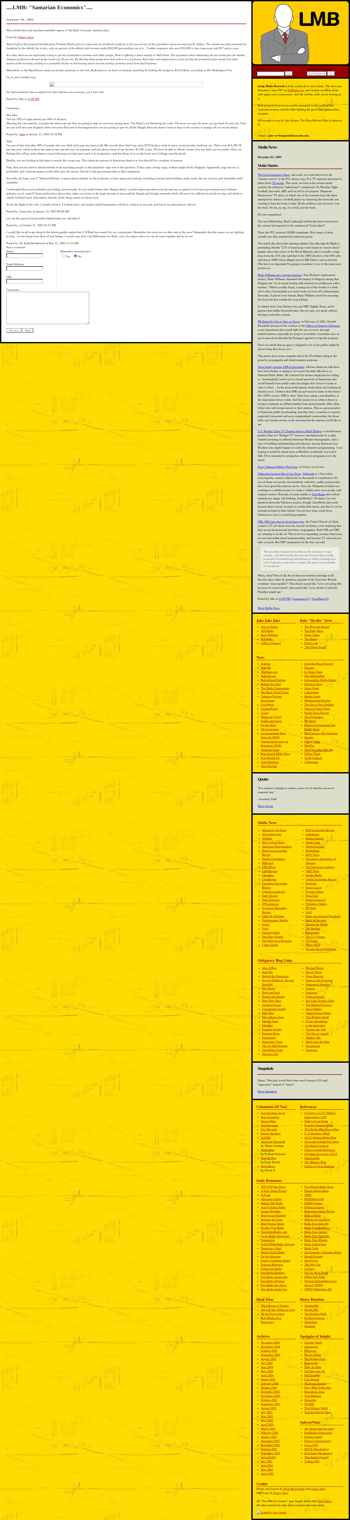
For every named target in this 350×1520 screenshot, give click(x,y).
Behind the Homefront (275, 976)
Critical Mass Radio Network (278, 1244)
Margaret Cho (270, 1054)
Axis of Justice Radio (273, 1207)
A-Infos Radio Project (274, 1190)
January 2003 (269, 1436)
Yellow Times (312, 753)
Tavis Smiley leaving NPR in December (281, 366)
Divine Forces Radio (273, 1252)
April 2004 (267, 1375)
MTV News (312, 854)
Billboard (267, 862)
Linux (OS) (311, 1444)
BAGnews (310, 1350)
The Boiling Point (314, 1358)
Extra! (266, 924)
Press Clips (312, 895)
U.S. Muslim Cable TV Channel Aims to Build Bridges (290, 431)
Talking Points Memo (318, 1013)
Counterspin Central (274, 1008)
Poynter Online (315, 891)
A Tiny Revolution (317, 1021)
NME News (312, 871)
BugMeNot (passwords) (318, 1432)
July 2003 (267, 1412)
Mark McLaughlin (294, 1488)
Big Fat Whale (312, 1354)
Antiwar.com (268, 675)
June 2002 (267, 1465)
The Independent (314, 675)
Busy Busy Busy (271, 1000)
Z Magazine (311, 761)
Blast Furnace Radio (272, 1223)
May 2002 (267, 1469)
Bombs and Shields (273, 996)
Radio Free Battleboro (317, 1227)
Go (331, 73)
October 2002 (269, 1449)
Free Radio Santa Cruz (274, 1289)
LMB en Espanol (271, 643)
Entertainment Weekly (275, 920)
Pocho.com (311, 643)
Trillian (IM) (312, 1461)
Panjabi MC (311, 1309)
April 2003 (267, 1424)
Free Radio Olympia (273, 1281)
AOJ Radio (267, 630)
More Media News (269, 607)
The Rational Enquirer (319, 1004)
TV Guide (311, 940)
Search (261, 69)
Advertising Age (271, 834)
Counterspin (269, 879)
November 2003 (270, 1395)
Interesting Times (272, 1041)
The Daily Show (314, 630)
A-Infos (265, 663)
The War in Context (317, 1033)
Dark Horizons (271, 899)
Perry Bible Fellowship (317, 1387)
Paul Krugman (269, 1125)
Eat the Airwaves (271, 1256)
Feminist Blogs (271, 1033)
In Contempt (311, 1375)
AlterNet (266, 667)
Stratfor (308, 737)
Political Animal (315, 996)
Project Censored (316, 899)
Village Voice (26, 37)
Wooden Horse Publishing (321, 948)
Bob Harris (268, 988)
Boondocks (311, 1362)
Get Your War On (314, 1371)
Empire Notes (270, 1021)
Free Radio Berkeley (273, 1272)
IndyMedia (318, 494)
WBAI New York (314, 1276)
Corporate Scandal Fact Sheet (321, 1141)
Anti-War (267, 972)
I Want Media (270, 944)
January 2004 (269, 1387)
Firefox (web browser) (317, 1440)
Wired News (313, 944)
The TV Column (315, 936)
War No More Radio (316, 1272)
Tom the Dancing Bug (317, 1412)
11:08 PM (33, 98)
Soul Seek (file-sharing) (318, 1453)
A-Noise (266, 1194)
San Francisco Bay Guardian (321, 733)
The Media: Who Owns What (321, 1129)
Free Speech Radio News (275, 753)
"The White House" (315, 647)
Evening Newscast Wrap (318, 1125)
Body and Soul (271, 992)
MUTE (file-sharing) (316, 1449)
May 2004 (267, 1371)
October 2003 (269, 1399)
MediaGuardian (315, 846)
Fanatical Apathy (272, 1029)
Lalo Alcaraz (311, 1379)
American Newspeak (273, 1141)
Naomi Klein (268, 1121)
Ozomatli (309, 1326)
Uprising (309, 1268)
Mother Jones (312, 696)
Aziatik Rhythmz (271, 1211)
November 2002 (270, 1444)
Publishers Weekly (316, 903)
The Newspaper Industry (320, 866)
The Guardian (269, 766)
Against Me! (311, 1305)
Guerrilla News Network (318, 663)
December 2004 (270, 1342)
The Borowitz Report (316, 626)
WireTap (309, 745)
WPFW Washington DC (318, 1289)
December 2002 (270, 1440)
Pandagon (311, 992)
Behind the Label (271, 684)
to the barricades (315, 1025)
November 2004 (270, 1346)
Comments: (13, 289)
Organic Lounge (314, 1207)
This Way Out (312, 1264)
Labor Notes (311, 688)
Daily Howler (270, 895)
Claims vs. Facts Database (319, 1166)
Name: (10, 251)
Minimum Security (315, 1383)
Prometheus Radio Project (319, 1211)
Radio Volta (311, 1248)
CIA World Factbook (316, 1145)
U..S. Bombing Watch (317, 1133)
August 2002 (268, 1457)
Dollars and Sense (271, 720)
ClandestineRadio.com (274, 1231)
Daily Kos (268, 1013)
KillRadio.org (296, 90)
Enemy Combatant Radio (276, 1260)
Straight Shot (268, 1158)
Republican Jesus (314, 1391)
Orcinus (310, 988)
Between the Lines (271, 1219)
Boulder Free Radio (272, 1227)
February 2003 (270, 1432)
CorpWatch (267, 704)
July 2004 (267, 1362)
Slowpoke (310, 1399)
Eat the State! (268, 725)
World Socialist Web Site (318, 749)
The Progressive (313, 716)
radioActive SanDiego (317, 1219)
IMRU (308, 1194)
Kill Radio (267, 638)
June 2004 (267, 1367)
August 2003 (268, 1408)
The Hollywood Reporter (277, 940)
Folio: (265, 928)
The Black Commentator (275, 688)
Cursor (265, 712)
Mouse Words (314, 972)
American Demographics (277, 846)
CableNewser (269, 871)
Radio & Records (316, 920)
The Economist (270, 729)
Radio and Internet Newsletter (323, 916)
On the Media (314, 875)
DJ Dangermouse (314, 1317)
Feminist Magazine (272, 1264)
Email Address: (15, 264)
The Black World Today (275, 692)
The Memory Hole (315, 1162)
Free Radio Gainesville (274, 1276)
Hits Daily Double (272, 936)
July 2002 (267, 1461)
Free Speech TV (270, 757)
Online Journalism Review (321, 879)
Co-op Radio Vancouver (275, 1235)
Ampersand (311, 1346)
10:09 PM (285, 598)
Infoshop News (313, 684)
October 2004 (269, 1350)
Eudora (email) (313, 1436)
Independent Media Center (320, 679)
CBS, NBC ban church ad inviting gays (281, 521)
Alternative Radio (271, 1199)
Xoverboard (313, 1045)
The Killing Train (272, 1049)
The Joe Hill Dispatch (274, 1045)
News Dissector (315, 976)
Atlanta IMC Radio (272, 1203)
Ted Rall (266, 1137)
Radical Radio (312, 1215)
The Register (313, 928)
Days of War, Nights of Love (278, 1309)
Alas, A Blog (269, 967)
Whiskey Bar (313, 1037)
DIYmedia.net (270, 903)
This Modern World (317, 1017)
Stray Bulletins (269, 634)
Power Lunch (314, 887)
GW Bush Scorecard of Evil (320, 1153)
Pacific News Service (316, 712)
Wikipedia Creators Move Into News (279, 473)
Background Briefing (273, 679)
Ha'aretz (309, 667)
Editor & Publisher (273, 916)
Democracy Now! (271, 716)
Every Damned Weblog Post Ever (277, 466)
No (79, 256)
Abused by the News (274, 830)
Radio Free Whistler (316, 1240)
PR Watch (310, 720)
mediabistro (313, 834)
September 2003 (270, 1403)
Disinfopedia (312, 1158)
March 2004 (268, 1379)
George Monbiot (271, 1133)
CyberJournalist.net (273, 891)
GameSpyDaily (271, 932)
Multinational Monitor (317, 700)
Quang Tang (318, 1488)
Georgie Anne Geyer (273, 1112)
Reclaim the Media (317, 924)
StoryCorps (311, 1260)
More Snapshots (267, 1091)
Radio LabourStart (315, 1244)
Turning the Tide (316, 1029)
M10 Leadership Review (320, 830)
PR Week (311, 907)
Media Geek (313, 842)
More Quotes (265, 806)
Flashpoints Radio (271, 1268)
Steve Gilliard (314, 1008)
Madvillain (310, 1321)
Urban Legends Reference (319, 1149)
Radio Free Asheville (316, 1223)
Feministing (269, 1037)
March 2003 (268, 1428)
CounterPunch (269, 708)
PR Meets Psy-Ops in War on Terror (279, 321)
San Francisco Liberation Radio (323, 1252)
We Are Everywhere (272, 1313)
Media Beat (267, 1149)
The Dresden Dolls (315, 1313)
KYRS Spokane (313, 1203)
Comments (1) (301, 598)
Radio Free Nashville (316, 1235)
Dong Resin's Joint (273, 1017)
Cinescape (268, 875)
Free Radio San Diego (274, 1285)
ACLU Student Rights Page (320, 1137)
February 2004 (270, 1383)
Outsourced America (318, 984)
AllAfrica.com (269, 671)
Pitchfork (311, 883)
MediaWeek (313, 850)
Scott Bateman (312, 1395)
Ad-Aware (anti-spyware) (319, 1428)
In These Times (313, 671)
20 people (278, 182)
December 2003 (270, 1391)
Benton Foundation (273, 858)
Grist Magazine (270, 761)
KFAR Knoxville (314, 1199)
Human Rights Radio (316, 1190)
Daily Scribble (312, 1367)
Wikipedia (309, 473)
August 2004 (268, 1358)
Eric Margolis (269, 1129)
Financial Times (270, 749)
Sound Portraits (313, 1256)
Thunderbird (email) (316, 1457)
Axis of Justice (269, 626)
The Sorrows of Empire (275, 1305)
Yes (68, 256)
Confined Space (271, 1004)
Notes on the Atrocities (319, 980)
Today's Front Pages (316, 1121)
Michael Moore (315, 967)
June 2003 (267, 1416)
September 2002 (270, 1453)
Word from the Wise (318, 1041)
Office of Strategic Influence (323, 325)
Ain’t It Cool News (273, 842)
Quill (309, 912)
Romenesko (313, 932)
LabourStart (311, 692)
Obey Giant (324, 1501)
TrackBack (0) (320, 598)
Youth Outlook (313, 757)
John (22, 134)
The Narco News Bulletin (319, 704)
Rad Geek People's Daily (320, 1000)
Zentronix (311, 1049)
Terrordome (268, 1166)
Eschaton (267, 1025)
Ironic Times (312, 634)
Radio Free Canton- (315, 1231)
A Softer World (313, 1342)
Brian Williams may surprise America (280, 274)
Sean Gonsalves (270, 1117)
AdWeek (267, 838)
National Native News (317, 708)
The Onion (310, 638)
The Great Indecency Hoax (274, 174)
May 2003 (267, 1420)
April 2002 (267, 1473)
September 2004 (270, 1354)
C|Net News (269, 866)
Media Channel (315, 838)
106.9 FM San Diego (273, 1186)
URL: (9, 276)
